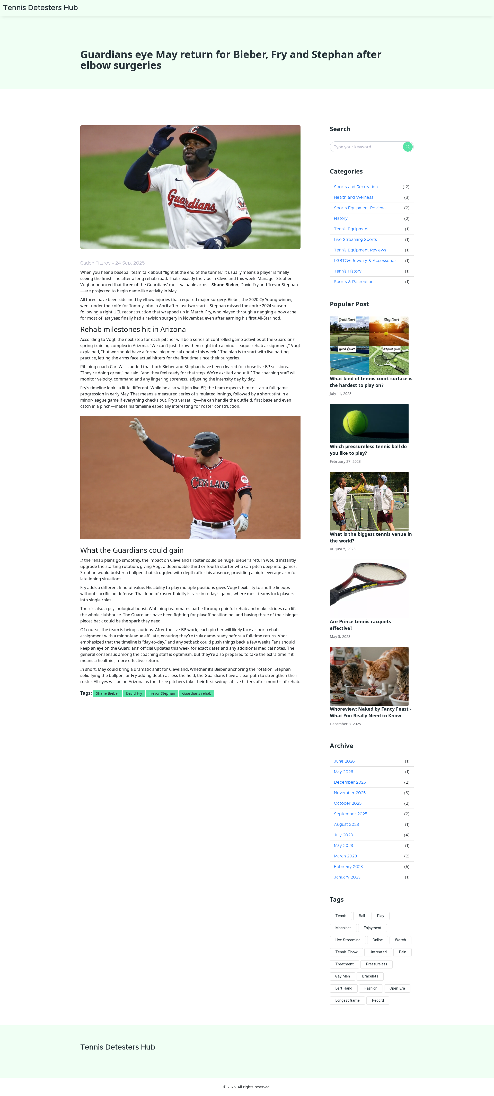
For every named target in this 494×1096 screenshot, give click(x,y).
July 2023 (343, 835)
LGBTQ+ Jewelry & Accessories (365, 261)
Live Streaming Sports (355, 240)
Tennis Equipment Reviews (360, 250)
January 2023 (347, 877)
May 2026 (343, 772)
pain (402, 952)
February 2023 (348, 867)
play (380, 916)
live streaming (347, 940)
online (378, 940)
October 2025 (347, 803)
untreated (378, 952)
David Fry (134, 693)
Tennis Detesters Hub (40, 8)
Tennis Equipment (351, 229)
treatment (344, 964)
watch (400, 940)
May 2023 (343, 846)
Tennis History (347, 271)
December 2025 (350, 782)
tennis (341, 916)
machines (343, 928)
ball (362, 916)
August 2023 (346, 824)
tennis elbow (346, 952)
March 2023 (345, 856)
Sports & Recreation (353, 282)
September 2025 (350, 814)
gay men (342, 976)
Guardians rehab (196, 693)
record (378, 1000)
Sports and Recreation (356, 187)
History (341, 218)
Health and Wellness (353, 197)
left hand (343, 988)
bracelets (370, 976)
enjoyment (373, 928)
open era (397, 988)
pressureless (376, 964)
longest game (347, 1000)
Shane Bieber (107, 693)
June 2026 (344, 761)
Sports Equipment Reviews (360, 208)
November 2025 (350, 793)
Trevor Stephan (162, 693)
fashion (370, 988)
